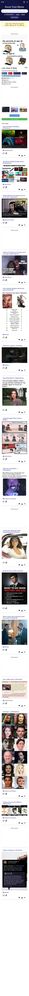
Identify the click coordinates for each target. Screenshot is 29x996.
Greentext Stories (8, 150)
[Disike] (19, 156)
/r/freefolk (6, 334)
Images (17, 14)
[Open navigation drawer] (27, 2)
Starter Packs (7, 184)
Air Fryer (12, 78)
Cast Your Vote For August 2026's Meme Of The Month (14, 24)
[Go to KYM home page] (2, 2)
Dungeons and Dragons (10, 498)
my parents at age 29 (8, 76)
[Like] (22, 156)
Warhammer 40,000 (9, 220)
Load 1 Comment (14, 119)
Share (4, 73)
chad (19, 76)
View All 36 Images (14, 115)
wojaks (15, 76)
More (25, 73)
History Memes (8, 277)
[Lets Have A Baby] (14, 53)
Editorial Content (14, 17)
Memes (23, 14)
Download (17, 73)
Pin (11, 73)
